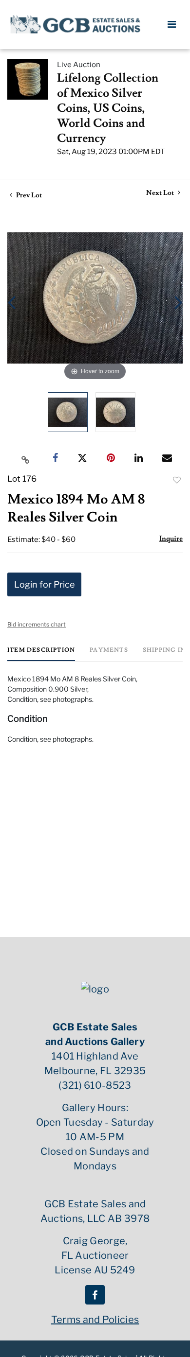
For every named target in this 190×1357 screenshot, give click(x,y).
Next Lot (160, 193)
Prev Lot (28, 195)
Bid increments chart (36, 624)
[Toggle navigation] (171, 24)
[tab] (41, 654)
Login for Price (44, 584)
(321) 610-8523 (94, 1085)
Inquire (171, 538)
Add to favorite (177, 480)
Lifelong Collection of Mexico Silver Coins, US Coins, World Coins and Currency (107, 108)
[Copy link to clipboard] (26, 458)
